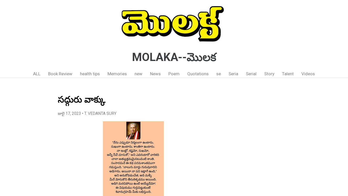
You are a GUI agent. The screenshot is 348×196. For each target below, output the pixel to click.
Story (269, 73)
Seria (233, 73)
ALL (37, 73)
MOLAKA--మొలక (174, 57)
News (155, 73)
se (218, 73)
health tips (90, 73)
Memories (117, 73)
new (138, 73)
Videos (308, 73)
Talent (288, 73)
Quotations (198, 73)
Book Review (60, 73)
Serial (251, 73)
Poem (174, 73)
